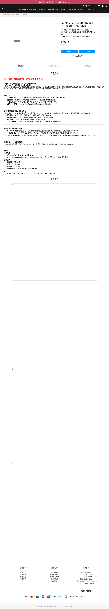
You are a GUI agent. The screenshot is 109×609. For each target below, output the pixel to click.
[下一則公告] (102, 2)
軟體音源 (17, 15)
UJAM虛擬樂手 (23, 15)
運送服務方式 (54, 575)
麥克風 (63, 9)
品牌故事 (23, 573)
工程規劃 (89, 9)
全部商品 (4, 15)
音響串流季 (22, 9)
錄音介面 (42, 9)
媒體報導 (23, 579)
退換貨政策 (54, 579)
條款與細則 (54, 581)
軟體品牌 (23, 577)
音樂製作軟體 (53, 9)
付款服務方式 (54, 577)
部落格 (80, 9)
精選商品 (72, 9)
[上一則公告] (7, 2)
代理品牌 (32, 9)
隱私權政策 (54, 573)
